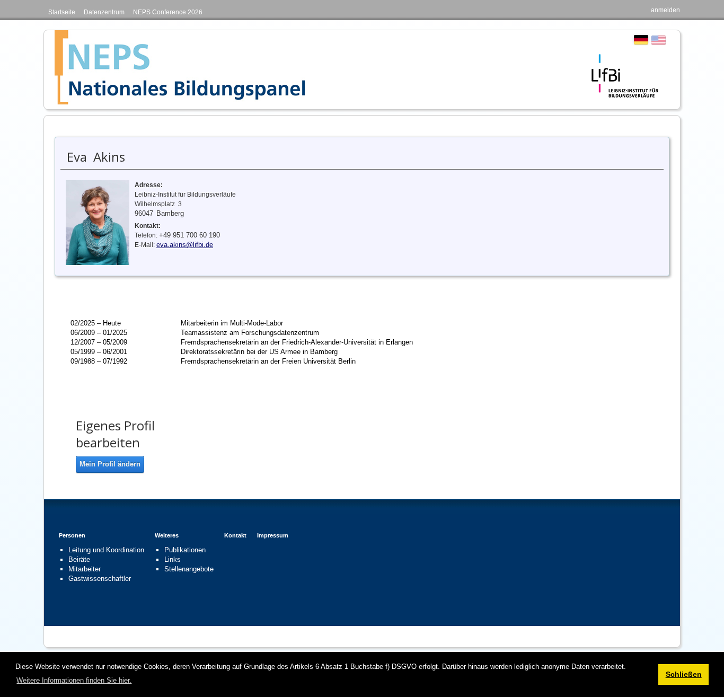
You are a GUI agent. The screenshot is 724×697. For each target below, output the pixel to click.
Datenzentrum (104, 12)
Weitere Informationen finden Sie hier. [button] (73, 680)
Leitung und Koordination (106, 550)
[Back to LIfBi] (625, 75)
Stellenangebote (189, 569)
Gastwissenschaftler (99, 579)
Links (172, 559)
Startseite (61, 12)
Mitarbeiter (84, 569)
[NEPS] (180, 67)
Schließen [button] (684, 674)
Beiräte (79, 559)
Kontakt (235, 535)
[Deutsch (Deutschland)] (641, 39)
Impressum (272, 535)
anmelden (665, 10)
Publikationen (185, 550)
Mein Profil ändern (110, 464)
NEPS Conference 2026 (167, 12)
